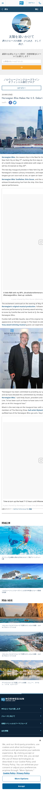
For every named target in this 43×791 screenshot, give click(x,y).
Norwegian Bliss (8, 157)
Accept (21, 786)
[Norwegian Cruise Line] (21, 3)
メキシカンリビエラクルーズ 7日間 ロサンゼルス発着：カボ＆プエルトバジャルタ (21, 626)
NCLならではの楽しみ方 (10, 709)
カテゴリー (21, 88)
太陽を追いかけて (21, 36)
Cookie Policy (9, 773)
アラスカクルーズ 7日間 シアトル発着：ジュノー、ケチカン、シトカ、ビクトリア (20, 683)
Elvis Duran (30, 299)
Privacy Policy (23, 773)
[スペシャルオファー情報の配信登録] (21, 67)
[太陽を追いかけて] (21, 23)
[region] (21, 764)
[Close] (40, 740)
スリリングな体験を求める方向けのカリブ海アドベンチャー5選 (21, 558)
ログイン (32, 3)
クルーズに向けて (8, 716)
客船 (30, 509)
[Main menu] (2, 3)
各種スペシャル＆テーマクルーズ (14, 723)
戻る (6, 9)
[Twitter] (14, 102)
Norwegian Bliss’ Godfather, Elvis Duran (18, 179)
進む (36, 9)
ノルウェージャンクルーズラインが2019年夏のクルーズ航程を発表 (21, 591)
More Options (21, 778)
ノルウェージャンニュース (20, 509)
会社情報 (4, 731)
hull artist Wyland (35, 410)
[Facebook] (10, 102)
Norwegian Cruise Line (26, 505)
